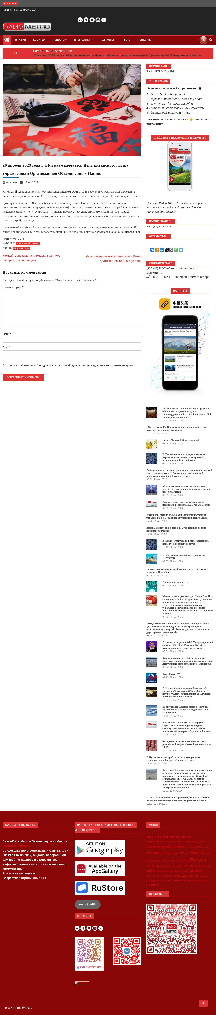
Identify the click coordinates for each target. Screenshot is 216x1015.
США (150, 866)
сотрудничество (154, 880)
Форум (166, 866)
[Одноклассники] (157, 250)
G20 (207, 847)
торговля (186, 880)
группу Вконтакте (161, 226)
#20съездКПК (154, 837)
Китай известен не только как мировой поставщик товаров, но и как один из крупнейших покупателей (177, 516)
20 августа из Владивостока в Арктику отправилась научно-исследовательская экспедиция (185, 709)
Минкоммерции (153, 861)
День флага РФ (171, 674)
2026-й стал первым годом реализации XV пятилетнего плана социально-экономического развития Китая (178, 799)
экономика (152, 884)
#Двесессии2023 (176, 842)
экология (205, 880)
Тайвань (158, 866)
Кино (187, 853)
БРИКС (159, 853)
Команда (39, 40)
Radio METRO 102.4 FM (160, 71)
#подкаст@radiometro (175, 582)
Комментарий (13, 287)
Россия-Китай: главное (28, 244)
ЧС (180, 866)
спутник (168, 880)
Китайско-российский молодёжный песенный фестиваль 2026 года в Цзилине (187, 503)
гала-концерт (181, 871)
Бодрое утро (172, 853)
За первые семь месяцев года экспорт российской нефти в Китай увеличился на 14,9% (187, 744)
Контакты (144, 40)
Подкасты (107, 40)
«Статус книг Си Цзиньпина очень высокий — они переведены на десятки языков (176, 428)
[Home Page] (7, 40)
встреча (160, 871)
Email (8, 347)
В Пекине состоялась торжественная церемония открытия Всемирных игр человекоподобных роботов (184, 457)
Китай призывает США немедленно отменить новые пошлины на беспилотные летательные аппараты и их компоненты (187, 661)
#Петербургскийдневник (195, 842)
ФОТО (127, 40)
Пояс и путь (181, 860)
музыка (169, 875)
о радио (20, 40)
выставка (169, 871)
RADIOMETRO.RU (16, 846)
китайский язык (21, 248)
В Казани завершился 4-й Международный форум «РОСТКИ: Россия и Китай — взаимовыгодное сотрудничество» (187, 645)
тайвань (176, 880)
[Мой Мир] (162, 250)
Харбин (174, 866)
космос (150, 875)
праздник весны (187, 875)
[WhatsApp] (176, 250)
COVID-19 (199, 847)
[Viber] (171, 250)
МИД (207, 853)
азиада (150, 870)
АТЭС (149, 853)
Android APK (87, 904)
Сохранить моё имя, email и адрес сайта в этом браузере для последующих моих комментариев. (68, 365)
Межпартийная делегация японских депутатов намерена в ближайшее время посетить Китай (186, 489)
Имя (7, 333)
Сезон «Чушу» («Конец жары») (180, 440)
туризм (196, 880)
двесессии (196, 871)
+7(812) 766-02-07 (160, 268)
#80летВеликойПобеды (178, 837)
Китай (197, 852)
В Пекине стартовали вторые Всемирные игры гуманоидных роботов (186, 542)
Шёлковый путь (200, 866)
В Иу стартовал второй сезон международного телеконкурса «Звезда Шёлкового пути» (173, 758)
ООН (164, 861)
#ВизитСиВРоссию (156, 841)
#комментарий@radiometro (167, 846)
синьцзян (204, 876)
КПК (181, 853)
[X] (167, 250)
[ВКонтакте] (152, 250)
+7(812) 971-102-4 (160, 277)
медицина (160, 876)
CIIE (191, 847)
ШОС (186, 866)
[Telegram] (181, 250)
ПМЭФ (170, 861)
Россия (198, 860)
